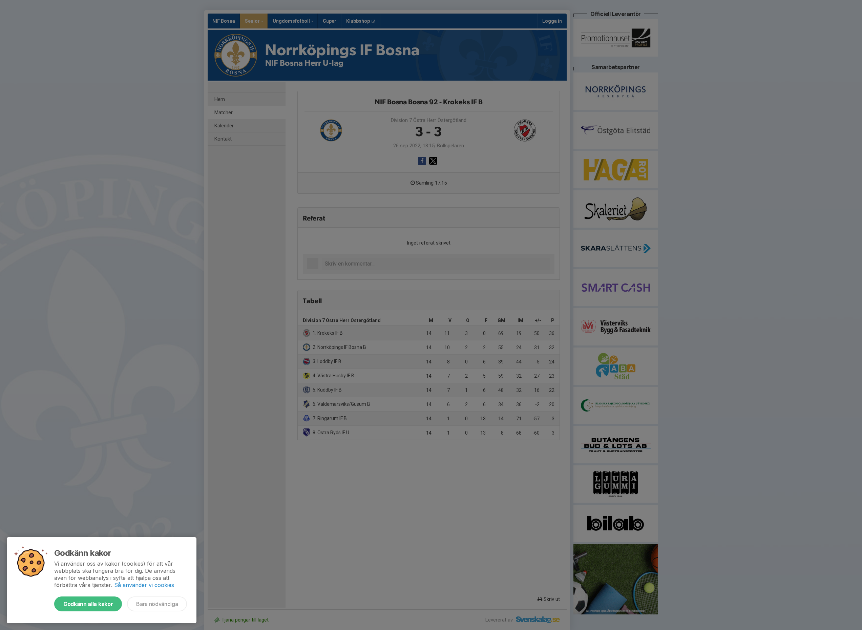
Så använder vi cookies (144, 585)
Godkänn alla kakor (88, 604)
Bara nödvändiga (157, 604)
